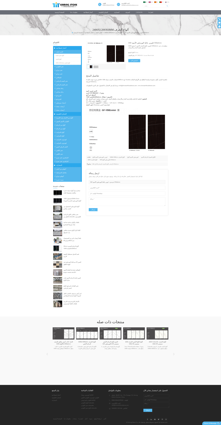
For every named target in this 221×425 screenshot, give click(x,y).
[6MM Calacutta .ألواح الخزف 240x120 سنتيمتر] (157, 333)
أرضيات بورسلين (61, 103)
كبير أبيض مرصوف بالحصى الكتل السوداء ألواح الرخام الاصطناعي (72, 295)
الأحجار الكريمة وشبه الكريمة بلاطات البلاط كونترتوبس (71, 303)
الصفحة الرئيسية (59, 12)
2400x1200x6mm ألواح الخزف (113, 32)
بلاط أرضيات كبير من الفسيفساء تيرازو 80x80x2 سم (72, 239)
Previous (47, 354)
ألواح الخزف (58, 59)
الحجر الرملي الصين (62, 147)
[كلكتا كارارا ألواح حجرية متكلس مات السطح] (57, 232)
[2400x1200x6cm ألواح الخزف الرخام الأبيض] (87, 333)
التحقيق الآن (134, 60)
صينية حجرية (60, 180)
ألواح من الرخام (60, 125)
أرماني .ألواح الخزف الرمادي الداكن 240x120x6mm (105, 164)
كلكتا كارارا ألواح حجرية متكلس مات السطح (72, 231)
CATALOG (139, 12)
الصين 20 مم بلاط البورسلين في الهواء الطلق (72, 263)
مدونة (90, 419)
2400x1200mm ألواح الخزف (117, 157)
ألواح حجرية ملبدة (60, 55)
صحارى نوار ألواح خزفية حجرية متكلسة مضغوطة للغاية (72, 192)
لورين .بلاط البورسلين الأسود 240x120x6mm (105, 182)
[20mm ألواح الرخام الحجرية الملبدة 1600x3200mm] (57, 248)
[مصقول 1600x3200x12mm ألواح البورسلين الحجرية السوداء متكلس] (57, 201)
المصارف (116, 12)
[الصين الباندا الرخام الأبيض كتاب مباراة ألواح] (57, 280)
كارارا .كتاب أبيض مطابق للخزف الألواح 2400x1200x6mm (63, 343)
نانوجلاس (58, 77)
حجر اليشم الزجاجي (62, 81)
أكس (105, 419)
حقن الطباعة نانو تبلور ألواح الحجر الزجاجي (71, 287)
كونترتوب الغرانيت (61, 139)
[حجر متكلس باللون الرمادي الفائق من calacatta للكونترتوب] (57, 217)
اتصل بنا (151, 12)
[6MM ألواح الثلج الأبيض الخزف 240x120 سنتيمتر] (134, 333)
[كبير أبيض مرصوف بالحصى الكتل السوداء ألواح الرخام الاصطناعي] (57, 296)
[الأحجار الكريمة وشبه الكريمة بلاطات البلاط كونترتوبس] (57, 303)
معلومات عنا (73, 12)
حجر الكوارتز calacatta (87, 405)
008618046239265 (108, 5)
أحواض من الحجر (61, 169)
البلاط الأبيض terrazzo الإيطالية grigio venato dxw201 (72, 271)
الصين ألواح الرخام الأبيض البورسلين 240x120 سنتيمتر (110, 343)
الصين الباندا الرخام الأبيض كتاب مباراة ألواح (72, 279)
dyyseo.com (164, 422)
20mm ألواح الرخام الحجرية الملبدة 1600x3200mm (71, 247)
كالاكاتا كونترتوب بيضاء (87, 395)
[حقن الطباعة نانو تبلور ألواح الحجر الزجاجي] (57, 288)
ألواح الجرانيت (60, 132)
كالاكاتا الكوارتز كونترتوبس (88, 400)
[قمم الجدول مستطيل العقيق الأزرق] (57, 256)
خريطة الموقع (98, 419)
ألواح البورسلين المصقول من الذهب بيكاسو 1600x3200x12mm (71, 208)
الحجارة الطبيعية (103, 12)
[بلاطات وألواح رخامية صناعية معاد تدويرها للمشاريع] (57, 224)
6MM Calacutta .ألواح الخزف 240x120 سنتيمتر (157, 343)
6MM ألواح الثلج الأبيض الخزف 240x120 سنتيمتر (134, 343)
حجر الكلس (59, 150)
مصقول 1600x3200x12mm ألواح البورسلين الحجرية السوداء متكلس (72, 200)
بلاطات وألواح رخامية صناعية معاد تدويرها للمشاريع (71, 223)
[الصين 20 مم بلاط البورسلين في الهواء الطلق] (57, 264)
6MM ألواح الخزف (92, 159)
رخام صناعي (60, 88)
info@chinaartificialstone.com (129, 5)
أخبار (86, 419)
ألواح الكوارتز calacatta (87, 403)
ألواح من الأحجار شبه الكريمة (64, 118)
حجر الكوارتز (60, 66)
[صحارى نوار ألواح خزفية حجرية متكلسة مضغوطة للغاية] (57, 193)
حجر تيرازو (59, 70)
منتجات (75, 419)
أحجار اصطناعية (88, 12)
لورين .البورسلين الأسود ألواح (99, 157)
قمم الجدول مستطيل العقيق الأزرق (71, 255)
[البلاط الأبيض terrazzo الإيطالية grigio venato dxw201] (57, 272)
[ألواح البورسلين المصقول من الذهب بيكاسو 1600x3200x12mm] (57, 209)
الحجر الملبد (99, 32)
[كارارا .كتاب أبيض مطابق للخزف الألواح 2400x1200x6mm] (63, 333)
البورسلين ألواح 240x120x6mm (108, 159)
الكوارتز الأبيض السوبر (62, 121)
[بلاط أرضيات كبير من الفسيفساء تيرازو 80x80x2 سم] (57, 240)
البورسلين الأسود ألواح (132, 157)
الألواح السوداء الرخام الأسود (148, 157)
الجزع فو (58, 95)
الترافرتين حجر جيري (62, 158)
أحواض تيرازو (60, 176)
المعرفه (127, 12)
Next (173, 354)
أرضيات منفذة (60, 106)
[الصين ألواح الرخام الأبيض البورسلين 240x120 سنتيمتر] (110, 333)
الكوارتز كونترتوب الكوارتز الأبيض (90, 397)
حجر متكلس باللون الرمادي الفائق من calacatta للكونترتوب (72, 216)
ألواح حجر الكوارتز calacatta (89, 408)
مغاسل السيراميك (61, 172)
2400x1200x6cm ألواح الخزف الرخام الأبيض (87, 343)
